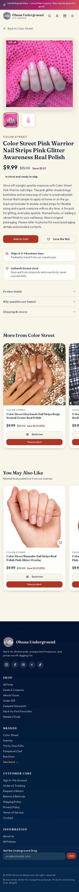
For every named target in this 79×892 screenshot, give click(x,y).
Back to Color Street (20, 25)
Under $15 (9, 700)
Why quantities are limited (19, 299)
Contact (8, 818)
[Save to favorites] (60, 397)
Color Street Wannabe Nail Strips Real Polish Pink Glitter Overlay (31, 555)
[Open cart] (64, 13)
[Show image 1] (10, 117)
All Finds (8, 684)
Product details (12, 288)
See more (10, 762)
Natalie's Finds (11, 716)
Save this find (61, 236)
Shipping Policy (12, 802)
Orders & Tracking (14, 785)
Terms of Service (13, 812)
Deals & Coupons (13, 690)
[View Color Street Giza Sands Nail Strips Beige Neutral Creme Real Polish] (34, 371)
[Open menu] (72, 13)
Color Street (10, 735)
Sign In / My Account (15, 780)
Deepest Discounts (14, 706)
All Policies (9, 841)
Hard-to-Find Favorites (17, 711)
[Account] (57, 13)
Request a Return (13, 791)
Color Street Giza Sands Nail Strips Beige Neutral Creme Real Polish (33, 413)
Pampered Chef (12, 751)
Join (71, 855)
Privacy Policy (11, 807)
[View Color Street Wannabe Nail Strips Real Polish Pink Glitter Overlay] (34, 514)
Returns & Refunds (14, 796)
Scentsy (8, 740)
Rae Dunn (9, 756)
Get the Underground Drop (20, 850)
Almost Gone (11, 695)
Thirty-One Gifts (13, 746)
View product (34, 439)
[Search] (49, 13)
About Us (8, 836)
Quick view (37, 431)
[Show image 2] (28, 117)
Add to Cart (20, 236)
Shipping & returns (15, 309)
